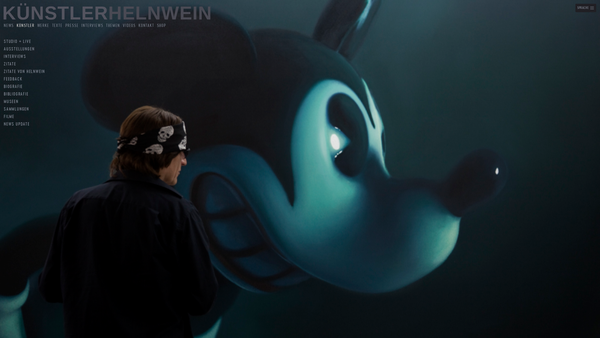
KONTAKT (146, 26)
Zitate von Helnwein (24, 72)
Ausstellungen (19, 49)
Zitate (10, 64)
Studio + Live (17, 42)
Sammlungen (16, 109)
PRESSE (72, 26)
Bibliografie (16, 94)
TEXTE (57, 26)
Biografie (13, 87)
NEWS (9, 26)
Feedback (13, 79)
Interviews (92, 26)
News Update (17, 124)
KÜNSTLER (25, 26)
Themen (113, 26)
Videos (129, 26)
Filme (9, 117)
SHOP (161, 26)
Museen (11, 102)
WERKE (43, 26)
